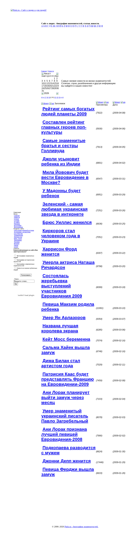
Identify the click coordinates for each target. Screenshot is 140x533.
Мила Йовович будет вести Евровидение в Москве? (65, 177)
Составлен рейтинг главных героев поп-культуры (63, 127)
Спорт (16, 247)
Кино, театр (18, 238)
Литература (18, 237)
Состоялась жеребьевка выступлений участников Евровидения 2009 (61, 285)
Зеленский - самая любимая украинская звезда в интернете (64, 209)
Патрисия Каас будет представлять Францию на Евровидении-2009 (67, 379)
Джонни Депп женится (67, 460)
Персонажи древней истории (24, 230)
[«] (42, 97)
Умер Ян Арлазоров (64, 317)
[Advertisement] (83, 49)
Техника (17, 242)
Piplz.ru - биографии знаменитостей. (81, 526)
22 (57, 97)
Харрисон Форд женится (59, 252)
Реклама (17, 224)
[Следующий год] (57, 93)
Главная (17, 215)
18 (47, 97)
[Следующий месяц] (57, 74)
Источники (17, 225)
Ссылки (16, 220)
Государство (18, 233)
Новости (17, 217)
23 (59, 97)
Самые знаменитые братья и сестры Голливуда (63, 145)
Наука (16, 245)
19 (49, 97)
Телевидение (18, 235)
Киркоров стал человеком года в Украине (60, 235)
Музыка (16, 243)
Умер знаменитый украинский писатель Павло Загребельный (64, 415)
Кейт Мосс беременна (66, 339)
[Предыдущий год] (43, 93)
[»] (63, 97)
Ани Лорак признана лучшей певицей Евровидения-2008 (64, 434)
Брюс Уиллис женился (67, 222)
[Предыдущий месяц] (43, 74)
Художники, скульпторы (22, 232)
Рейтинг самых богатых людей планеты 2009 (68, 111)
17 (45, 97)
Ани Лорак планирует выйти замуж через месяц (65, 397)
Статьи (16, 219)
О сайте (17, 222)
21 (55, 97)
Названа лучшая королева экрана (59, 328)
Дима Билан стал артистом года (60, 363)
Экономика (18, 240)
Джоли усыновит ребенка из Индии (60, 161)
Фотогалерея (18, 227)
